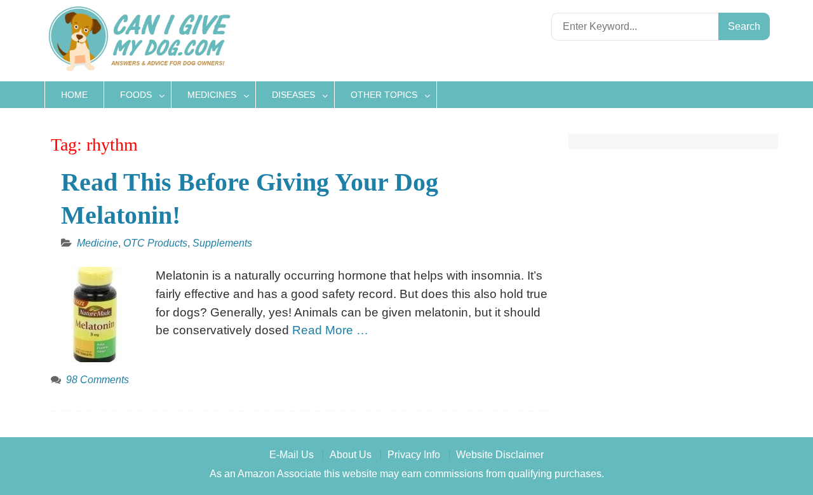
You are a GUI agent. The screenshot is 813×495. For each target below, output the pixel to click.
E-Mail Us (291, 455)
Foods (136, 95)
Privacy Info (413, 455)
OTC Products (155, 243)
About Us (351, 455)
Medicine (97, 243)
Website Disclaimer (500, 455)
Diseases (293, 95)
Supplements (222, 243)
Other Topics (384, 95)
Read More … (330, 330)
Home (74, 95)
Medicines (211, 95)
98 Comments (97, 379)
